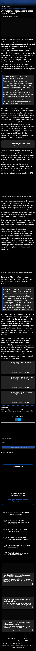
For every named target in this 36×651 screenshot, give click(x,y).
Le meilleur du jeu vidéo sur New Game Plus (18, 3)
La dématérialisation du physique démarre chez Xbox (19, 546)
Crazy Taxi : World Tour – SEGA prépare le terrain (18, 530)
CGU (26, 641)
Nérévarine (4, 407)
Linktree (11, 641)
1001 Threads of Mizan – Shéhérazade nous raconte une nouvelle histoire (18, 522)
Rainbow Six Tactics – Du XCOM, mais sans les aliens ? (18, 513)
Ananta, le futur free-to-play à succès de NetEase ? (18, 554)
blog (27, 64)
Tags (19, 641)
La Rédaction (13, 638)
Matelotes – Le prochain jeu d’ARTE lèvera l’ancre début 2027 (19, 538)
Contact (25, 638)
